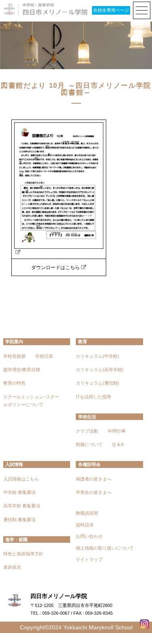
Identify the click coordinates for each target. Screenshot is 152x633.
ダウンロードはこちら (55, 267)
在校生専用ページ (111, 10)
